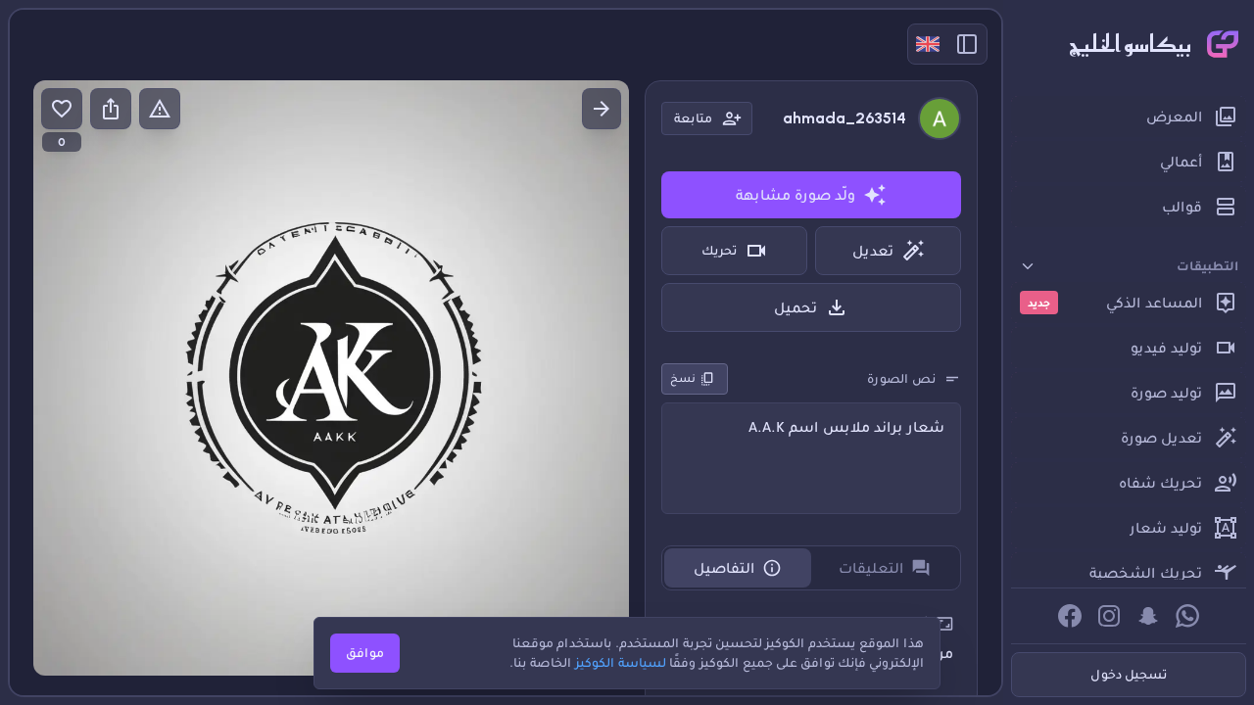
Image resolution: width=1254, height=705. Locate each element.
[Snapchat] (1148, 616)
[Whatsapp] (1187, 616)
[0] (61, 108)
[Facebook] (1070, 616)
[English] (927, 44)
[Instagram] (1109, 616)
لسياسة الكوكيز (620, 662)
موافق (365, 652)
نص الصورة (901, 378)
